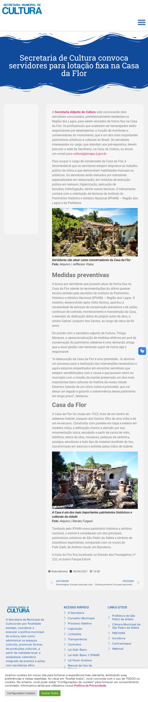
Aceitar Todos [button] (50, 693)
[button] (141, 22)
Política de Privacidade (90, 685)
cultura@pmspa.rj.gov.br (89, 154)
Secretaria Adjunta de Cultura (75, 112)
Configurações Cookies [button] (21, 693)
